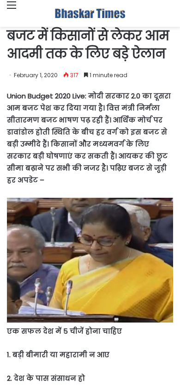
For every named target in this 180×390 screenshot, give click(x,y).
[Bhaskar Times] (90, 13)
